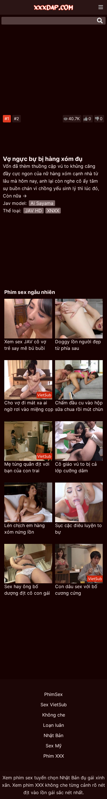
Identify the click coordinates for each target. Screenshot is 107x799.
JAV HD (33, 210)
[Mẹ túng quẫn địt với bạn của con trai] (28, 441)
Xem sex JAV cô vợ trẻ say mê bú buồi (25, 345)
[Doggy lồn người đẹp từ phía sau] (79, 318)
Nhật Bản (53, 735)
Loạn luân (53, 725)
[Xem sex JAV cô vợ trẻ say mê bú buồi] (28, 318)
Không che (53, 715)
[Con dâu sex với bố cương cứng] (79, 564)
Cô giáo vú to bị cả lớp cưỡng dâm (76, 467)
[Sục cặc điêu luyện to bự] (79, 502)
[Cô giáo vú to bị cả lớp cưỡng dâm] (79, 441)
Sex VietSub (54, 704)
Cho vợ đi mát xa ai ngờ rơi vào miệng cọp (28, 406)
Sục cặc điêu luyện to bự (78, 528)
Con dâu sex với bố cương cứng (76, 590)
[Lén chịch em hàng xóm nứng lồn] (28, 502)
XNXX (53, 210)
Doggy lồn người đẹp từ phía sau (78, 345)
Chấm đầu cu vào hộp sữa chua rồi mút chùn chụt (79, 406)
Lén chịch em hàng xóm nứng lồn (24, 528)
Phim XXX (53, 756)
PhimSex (53, 694)
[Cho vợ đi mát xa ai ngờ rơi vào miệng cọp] (28, 380)
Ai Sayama (42, 203)
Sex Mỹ (54, 745)
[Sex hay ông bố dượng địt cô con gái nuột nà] (28, 564)
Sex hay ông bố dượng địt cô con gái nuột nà (27, 590)
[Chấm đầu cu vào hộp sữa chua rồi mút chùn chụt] (79, 380)
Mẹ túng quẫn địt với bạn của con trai (26, 467)
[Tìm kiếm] (100, 20)
